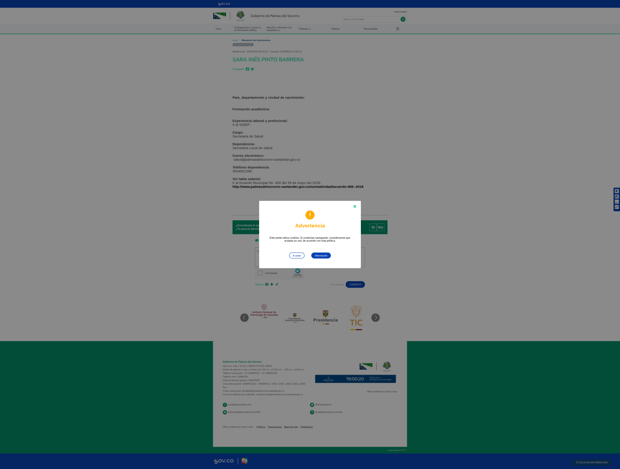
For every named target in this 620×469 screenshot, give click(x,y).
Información (321, 255)
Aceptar (297, 255)
